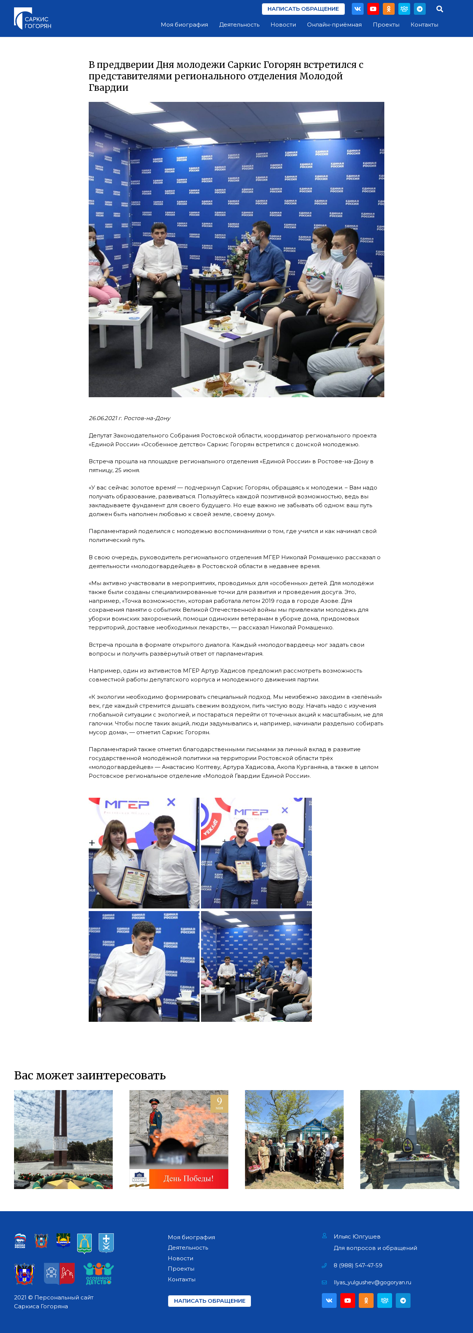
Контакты (181, 1279)
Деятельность (188, 1247)
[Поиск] (439, 9)
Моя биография (191, 1237)
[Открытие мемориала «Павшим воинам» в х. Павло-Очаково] (409, 1139)
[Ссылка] (32, 18)
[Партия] (404, 9)
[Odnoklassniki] (389, 9)
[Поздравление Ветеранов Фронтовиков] (294, 1139)
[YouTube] (373, 9)
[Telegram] (420, 9)
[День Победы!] (178, 1139)
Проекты (181, 1268)
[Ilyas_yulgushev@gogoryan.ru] (328, 1282)
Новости (180, 1258)
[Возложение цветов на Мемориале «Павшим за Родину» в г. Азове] (63, 1139)
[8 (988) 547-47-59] (328, 1265)
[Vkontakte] (358, 9)
